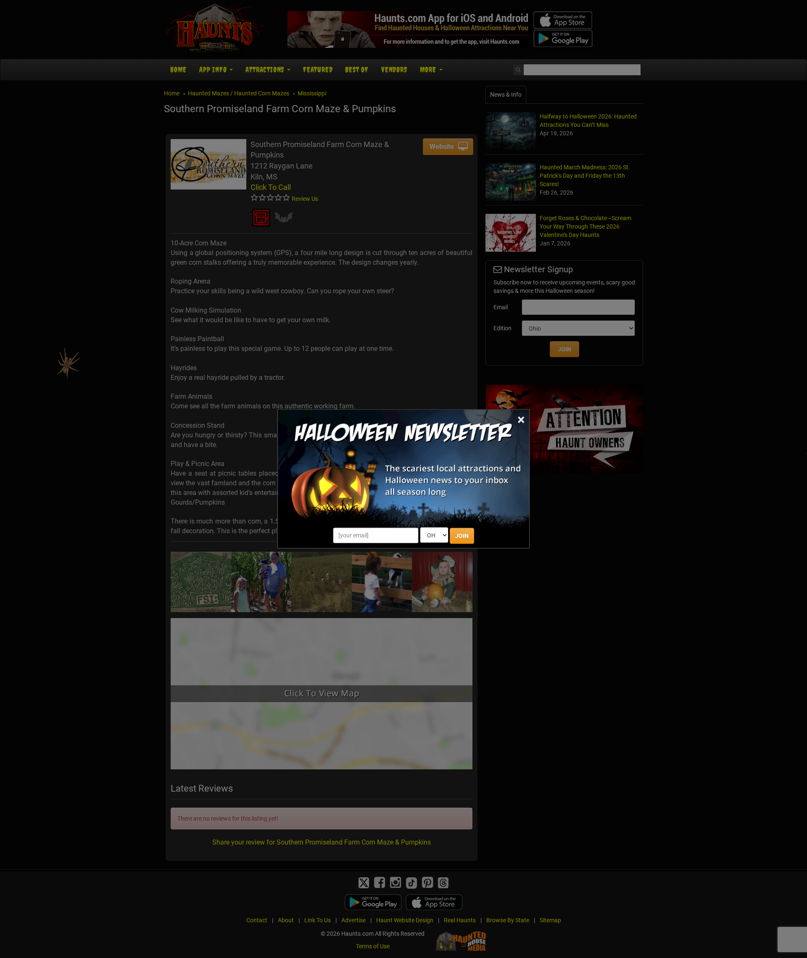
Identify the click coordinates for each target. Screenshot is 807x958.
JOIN (462, 536)
